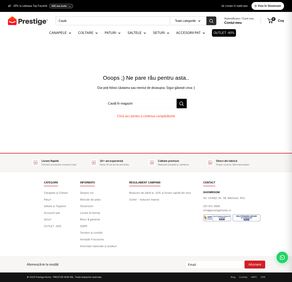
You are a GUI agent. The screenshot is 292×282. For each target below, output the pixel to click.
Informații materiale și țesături (98, 246)
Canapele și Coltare (56, 192)
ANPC (254, 277)
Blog (233, 277)
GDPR (83, 226)
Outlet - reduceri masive (144, 199)
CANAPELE (58, 33)
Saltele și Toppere (55, 206)
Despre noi (87, 192)
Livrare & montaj (90, 212)
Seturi (47, 219)
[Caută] (211, 20)
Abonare (254, 264)
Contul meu (233, 22)
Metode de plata (90, 199)
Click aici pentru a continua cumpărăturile (146, 116)
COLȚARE (85, 33)
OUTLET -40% (224, 33)
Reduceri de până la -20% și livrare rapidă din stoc (160, 192)
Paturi (47, 199)
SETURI (159, 33)
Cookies (243, 277)
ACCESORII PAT (188, 33)
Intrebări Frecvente (92, 239)
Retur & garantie (90, 219)
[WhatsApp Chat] (282, 257)
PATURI (110, 33)
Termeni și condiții (91, 232)
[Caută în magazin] (182, 103)
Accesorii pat (52, 212)
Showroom (86, 206)
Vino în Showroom (269, 5)
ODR (263, 277)
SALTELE (135, 33)
